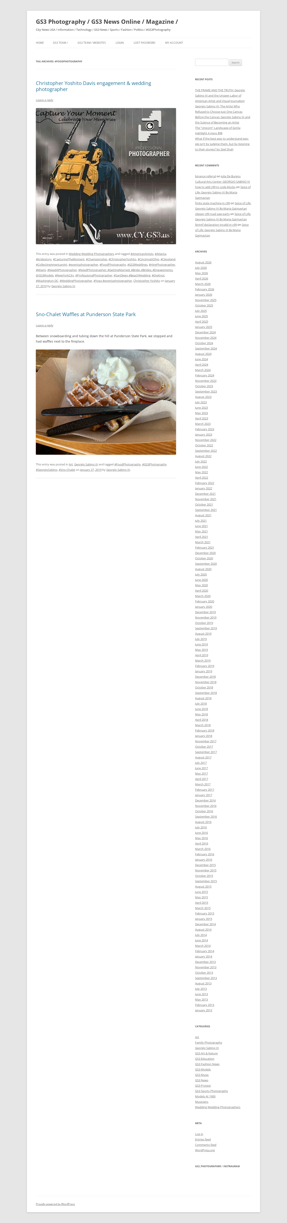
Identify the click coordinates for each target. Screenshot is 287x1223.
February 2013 (204, 1005)
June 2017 (201, 768)
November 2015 (205, 870)
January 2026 (203, 295)
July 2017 (201, 763)
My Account (174, 43)
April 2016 (201, 843)
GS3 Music (202, 1075)
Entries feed (203, 1139)
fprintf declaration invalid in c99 (216, 225)
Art (71, 464)
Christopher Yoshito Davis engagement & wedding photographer (93, 86)
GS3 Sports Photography (211, 1091)
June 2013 (201, 994)
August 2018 (203, 698)
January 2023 (203, 434)
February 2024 (204, 375)
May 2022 (201, 472)
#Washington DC (47, 281)
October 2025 (204, 305)
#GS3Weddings (137, 265)
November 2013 (205, 967)
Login (120, 43)
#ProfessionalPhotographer (93, 275)
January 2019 (203, 671)
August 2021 (203, 515)
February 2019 (204, 666)
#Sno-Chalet (67, 470)
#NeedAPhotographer (62, 270)
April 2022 (201, 478)
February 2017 (204, 790)
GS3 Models (203, 1069)
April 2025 (201, 321)
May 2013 (201, 999)
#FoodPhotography (113, 265)
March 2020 (203, 596)
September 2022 (206, 451)
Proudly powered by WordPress (55, 1204)
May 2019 (201, 650)
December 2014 (205, 924)
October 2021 (204, 504)
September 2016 (206, 817)
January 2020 (203, 607)
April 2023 (201, 418)
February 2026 (204, 289)
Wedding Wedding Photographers (91, 254)
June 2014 (201, 940)
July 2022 (201, 461)
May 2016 (201, 838)
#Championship (96, 259)
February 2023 (204, 429)
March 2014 (203, 946)
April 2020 (201, 591)
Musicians (201, 1102)
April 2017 (201, 779)
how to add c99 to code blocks (215, 187)
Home (40, 43)
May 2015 (201, 897)
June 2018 (201, 709)
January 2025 (203, 327)
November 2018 (205, 682)
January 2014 (203, 956)
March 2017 (203, 784)
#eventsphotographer (83, 265)
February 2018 (204, 730)
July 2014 (201, 935)
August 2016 (203, 822)
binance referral (205, 176)
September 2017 (206, 752)
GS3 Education (204, 1059)
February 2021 (204, 547)
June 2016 (201, 833)
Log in (199, 1134)
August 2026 (203, 262)
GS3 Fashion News (207, 1064)
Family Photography (208, 1043)
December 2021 (205, 494)
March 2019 (203, 660)
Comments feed (205, 1145)
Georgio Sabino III (63, 286)
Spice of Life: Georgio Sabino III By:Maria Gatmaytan (223, 192)
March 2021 (203, 542)
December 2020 (205, 553)
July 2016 (201, 827)
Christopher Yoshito (146, 281)
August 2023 (203, 397)
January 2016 (203, 860)
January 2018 (203, 736)
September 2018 (206, 693)
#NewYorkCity (64, 275)
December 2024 (205, 332)
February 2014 (204, 951)
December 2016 (205, 800)
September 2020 (206, 564)
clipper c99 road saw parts (212, 214)
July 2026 (201, 268)
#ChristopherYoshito (122, 259)
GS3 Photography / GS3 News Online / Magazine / (107, 21)
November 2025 (205, 300)
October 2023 (204, 386)
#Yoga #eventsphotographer (112, 281)
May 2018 (201, 714)
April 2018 (201, 720)
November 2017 (205, 741)
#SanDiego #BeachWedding (132, 275)
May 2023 (201, 413)
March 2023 (203, 424)
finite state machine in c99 (212, 203)
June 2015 (201, 892)
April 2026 (201, 278)
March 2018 (203, 725)
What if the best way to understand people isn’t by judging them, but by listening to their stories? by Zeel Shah (222, 144)
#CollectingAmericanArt (51, 265)
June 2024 (201, 359)
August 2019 (203, 634)
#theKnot (158, 275)
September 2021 (206, 510)
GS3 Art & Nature (206, 1053)
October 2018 (204, 687)
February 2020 (204, 601)
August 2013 (203, 983)
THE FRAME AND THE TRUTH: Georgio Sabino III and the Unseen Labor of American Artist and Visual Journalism (220, 95)
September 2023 (206, 391)
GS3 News (201, 1080)
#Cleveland (168, 259)
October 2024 (204, 343)
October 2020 (204, 558)
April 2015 (201, 903)
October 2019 (204, 623)
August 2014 (203, 930)
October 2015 (204, 876)
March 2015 (203, 908)
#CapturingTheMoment (69, 259)
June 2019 (201, 644)
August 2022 (203, 456)
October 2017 (204, 747)
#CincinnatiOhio (148, 259)
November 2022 (205, 440)
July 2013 (201, 989)
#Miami (41, 270)
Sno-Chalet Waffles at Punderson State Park (86, 314)
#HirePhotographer (162, 265)
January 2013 (203, 1010)
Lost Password (144, 43)
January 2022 (203, 488)
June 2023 (201, 408)
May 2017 (201, 773)
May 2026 (201, 273)
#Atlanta (160, 254)
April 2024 (201, 365)
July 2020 (201, 574)
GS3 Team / (60, 43)
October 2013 (204, 973)
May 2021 (201, 531)
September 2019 (206, 628)
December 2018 (205, 677)
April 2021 (201, 537)
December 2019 (205, 612)
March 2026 (203, 284)
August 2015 (203, 886)
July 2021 (201, 521)
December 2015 (205, 865)
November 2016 (205, 806)
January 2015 (203, 919)
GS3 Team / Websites (92, 43)
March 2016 (203, 849)
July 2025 (201, 311)
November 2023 (205, 381)
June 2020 (201, 580)
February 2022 (204, 483)
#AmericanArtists (141, 254)
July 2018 (201, 704)
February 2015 (204, 913)
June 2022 (201, 467)
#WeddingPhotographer (76, 281)
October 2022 (204, 445)
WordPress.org (205, 1150)
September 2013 (206, 978)
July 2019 (201, 639)
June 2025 (201, 316)
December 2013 (205, 962)
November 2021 (205, 499)
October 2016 (204, 811)
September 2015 (206, 881)
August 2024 (203, 354)
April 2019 (201, 655)
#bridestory (44, 259)
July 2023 (201, 402)
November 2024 (205, 338)
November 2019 (205, 617)
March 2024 (203, 370)
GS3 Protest (203, 1086)
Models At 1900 (205, 1096)
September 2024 (206, 348)
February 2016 (204, 854)
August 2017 (203, 757)
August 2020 (203, 569)
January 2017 (203, 795)
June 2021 (201, 526)
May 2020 (201, 585)
